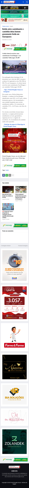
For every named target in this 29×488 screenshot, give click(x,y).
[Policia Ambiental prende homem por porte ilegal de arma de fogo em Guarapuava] (21, 189)
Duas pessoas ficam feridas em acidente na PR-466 (7, 196)
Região (11, 26)
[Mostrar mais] (13, 175)
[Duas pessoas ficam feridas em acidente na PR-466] (8, 189)
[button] (2, 2)
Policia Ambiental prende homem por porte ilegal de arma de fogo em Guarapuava (20, 197)
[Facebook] (3, 175)
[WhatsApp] (6, 175)
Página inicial (5, 26)
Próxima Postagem (22, 245)
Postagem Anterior (6, 245)
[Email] (10, 175)
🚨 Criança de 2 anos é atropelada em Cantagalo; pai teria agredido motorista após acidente (7, 214)
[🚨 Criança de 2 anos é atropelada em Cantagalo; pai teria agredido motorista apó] (8, 206)
